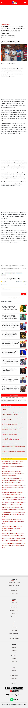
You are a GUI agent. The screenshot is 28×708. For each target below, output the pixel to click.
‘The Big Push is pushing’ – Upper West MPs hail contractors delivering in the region (13, 414)
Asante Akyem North (10, 273)
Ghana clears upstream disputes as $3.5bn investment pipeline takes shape (12, 424)
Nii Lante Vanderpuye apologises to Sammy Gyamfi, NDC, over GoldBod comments (13, 503)
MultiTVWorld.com (14, 633)
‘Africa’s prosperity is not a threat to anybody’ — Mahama (13, 409)
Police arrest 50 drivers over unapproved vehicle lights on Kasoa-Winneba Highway (13, 534)
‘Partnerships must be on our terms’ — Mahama (13, 443)
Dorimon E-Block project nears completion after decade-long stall (13, 453)
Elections (14, 683)
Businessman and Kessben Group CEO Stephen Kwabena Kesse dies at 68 (12, 493)
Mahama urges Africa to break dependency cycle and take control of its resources (13, 448)
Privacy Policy (14, 593)
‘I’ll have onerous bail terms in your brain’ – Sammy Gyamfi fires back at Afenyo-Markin (13, 498)
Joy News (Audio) (14, 638)
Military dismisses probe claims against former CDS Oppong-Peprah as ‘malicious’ (13, 508)
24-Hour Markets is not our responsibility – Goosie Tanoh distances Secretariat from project (13, 514)
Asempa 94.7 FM (14, 610)
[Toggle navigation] (25, 2)
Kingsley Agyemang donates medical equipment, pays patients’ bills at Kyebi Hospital (13, 439)
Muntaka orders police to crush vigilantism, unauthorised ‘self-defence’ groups (12, 434)
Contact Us (14, 588)
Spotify (16, 699)
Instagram (14, 655)
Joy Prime (14, 630)
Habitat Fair (14, 673)
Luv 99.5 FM (14, 613)
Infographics (14, 661)
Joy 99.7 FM (14, 602)
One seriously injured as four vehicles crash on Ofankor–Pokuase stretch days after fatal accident (13, 487)
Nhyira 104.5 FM (14, 616)
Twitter (14, 653)
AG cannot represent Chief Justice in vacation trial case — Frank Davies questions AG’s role (12, 528)
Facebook (14, 650)
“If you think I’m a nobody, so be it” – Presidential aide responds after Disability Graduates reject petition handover (13, 480)
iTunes (20, 694)
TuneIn (11, 694)
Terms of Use (14, 590)
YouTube (14, 647)
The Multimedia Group (14, 582)
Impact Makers (14, 675)
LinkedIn (14, 658)
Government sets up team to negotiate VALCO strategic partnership (13, 419)
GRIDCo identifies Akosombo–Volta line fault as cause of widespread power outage (13, 539)
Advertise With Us (14, 585)
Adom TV (14, 627)
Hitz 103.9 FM (14, 607)
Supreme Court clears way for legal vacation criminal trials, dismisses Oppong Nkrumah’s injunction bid (13, 473)
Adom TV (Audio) (14, 636)
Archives (14, 681)
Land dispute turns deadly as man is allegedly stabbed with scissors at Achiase (12, 429)
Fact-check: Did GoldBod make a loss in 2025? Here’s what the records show (12, 462)
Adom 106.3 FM (14, 605)
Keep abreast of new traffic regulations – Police (13, 467)
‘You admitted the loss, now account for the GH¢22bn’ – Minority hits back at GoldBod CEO (13, 545)
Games (14, 670)
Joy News (14, 625)
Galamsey (14, 678)
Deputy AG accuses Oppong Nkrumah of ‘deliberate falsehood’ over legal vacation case (13, 521)
